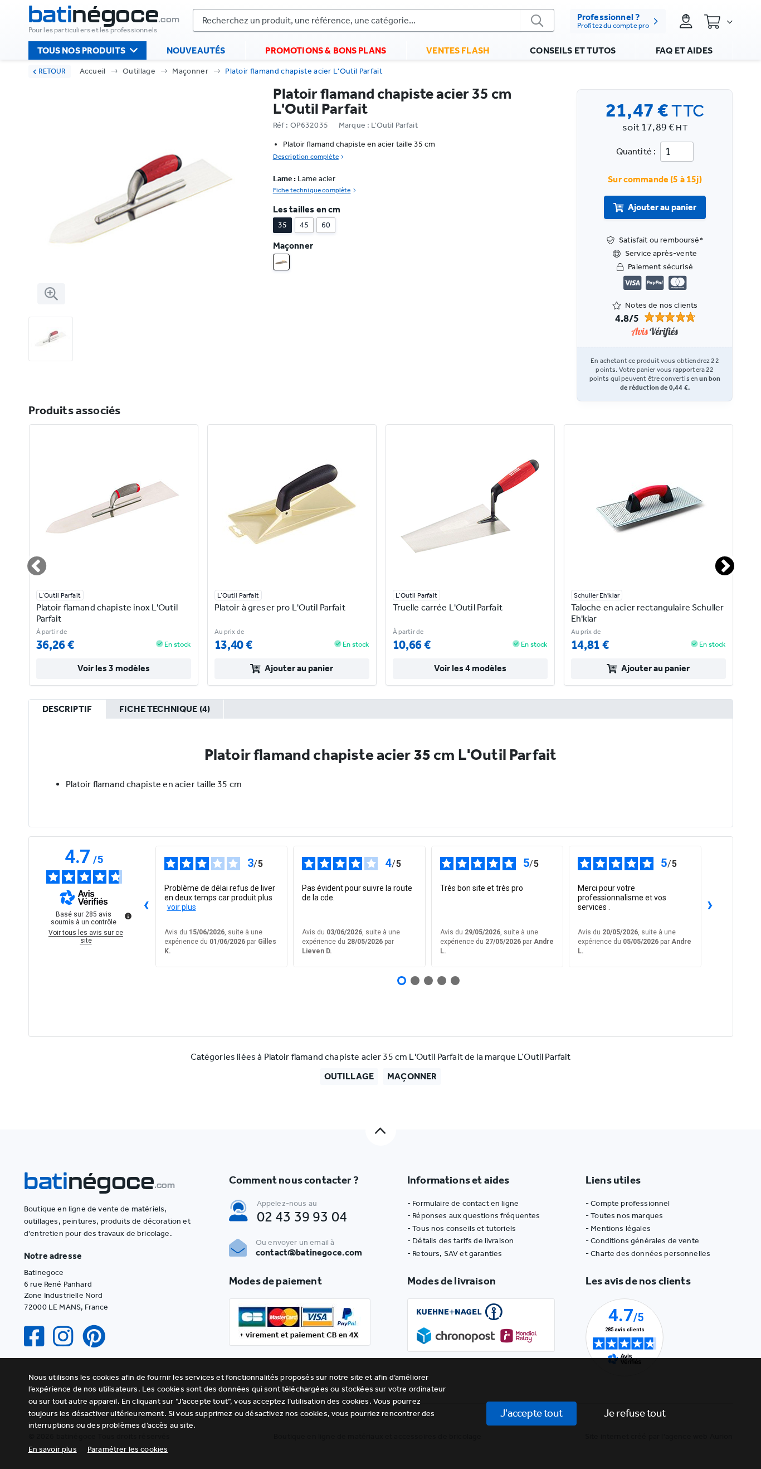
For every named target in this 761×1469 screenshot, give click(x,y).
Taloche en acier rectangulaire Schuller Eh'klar (647, 613)
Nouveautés (196, 50)
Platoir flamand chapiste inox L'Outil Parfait (107, 613)
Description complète (306, 157)
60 (325, 225)
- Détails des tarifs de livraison (460, 1240)
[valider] (537, 20)
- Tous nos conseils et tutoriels (461, 1228)
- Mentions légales (618, 1228)
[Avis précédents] (146, 906)
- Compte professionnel (628, 1203)
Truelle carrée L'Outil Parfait (448, 607)
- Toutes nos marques (624, 1215)
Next (718, 561)
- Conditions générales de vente (642, 1240)
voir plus (181, 907)
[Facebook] (38, 1337)
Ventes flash (458, 50)
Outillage (139, 71)
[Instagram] (67, 1337)
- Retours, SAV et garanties (454, 1253)
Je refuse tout (635, 1413)
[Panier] (718, 21)
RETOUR (52, 71)
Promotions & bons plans (325, 50)
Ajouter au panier (662, 207)
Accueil (93, 71)
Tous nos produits (81, 50)
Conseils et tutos (573, 50)
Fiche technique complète (312, 190)
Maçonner (190, 71)
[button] (127, 1449)
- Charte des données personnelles (648, 1253)
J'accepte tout (531, 1413)
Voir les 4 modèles (470, 668)
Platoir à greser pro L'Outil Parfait (279, 607)
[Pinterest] (98, 1337)
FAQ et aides (684, 50)
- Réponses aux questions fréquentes (473, 1215)
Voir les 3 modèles (113, 668)
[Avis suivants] (710, 906)
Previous (30, 561)
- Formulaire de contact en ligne (463, 1203)
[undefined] (128, 916)
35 (282, 225)
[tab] (67, 710)
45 (304, 225)
